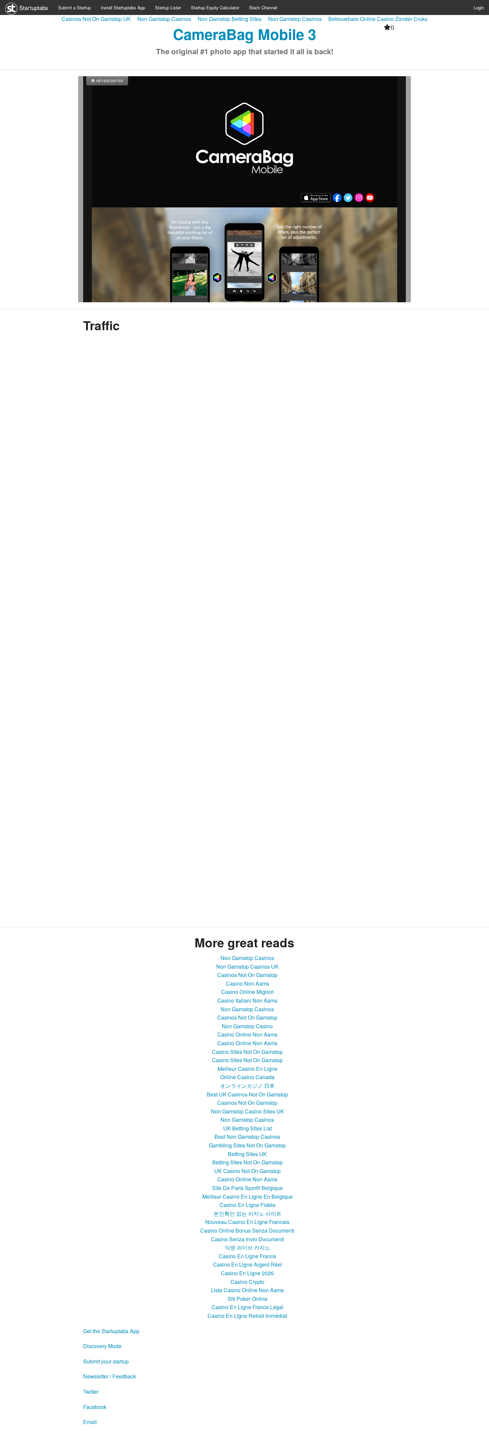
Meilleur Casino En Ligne (247, 1069)
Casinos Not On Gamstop (247, 975)
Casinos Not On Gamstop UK (96, 19)
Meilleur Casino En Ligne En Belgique (247, 1196)
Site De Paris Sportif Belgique (247, 1188)
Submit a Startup (74, 7)
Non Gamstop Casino (247, 1026)
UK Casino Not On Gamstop (247, 1171)
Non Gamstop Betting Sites (229, 19)
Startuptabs (33, 7)
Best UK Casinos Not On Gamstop (247, 1094)
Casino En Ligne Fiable (247, 1205)
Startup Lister (168, 7)
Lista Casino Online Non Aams (247, 1290)
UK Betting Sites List (247, 1128)
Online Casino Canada (247, 1077)
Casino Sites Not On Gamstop (247, 1052)
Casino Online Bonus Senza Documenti (247, 1230)
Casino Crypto (247, 1282)
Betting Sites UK (247, 1154)
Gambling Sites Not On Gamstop (247, 1145)
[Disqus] (244, 835)
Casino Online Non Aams (247, 1034)
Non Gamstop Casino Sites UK (247, 1111)
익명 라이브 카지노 (247, 1247)
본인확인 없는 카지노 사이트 (247, 1213)
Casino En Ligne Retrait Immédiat (247, 1315)
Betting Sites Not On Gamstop (247, 1162)
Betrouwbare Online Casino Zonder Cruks (377, 19)
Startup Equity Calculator (215, 7)
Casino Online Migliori (247, 992)
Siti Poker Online (247, 1299)
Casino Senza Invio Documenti (247, 1239)
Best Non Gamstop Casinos (247, 1136)
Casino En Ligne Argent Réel (247, 1264)
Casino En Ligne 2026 (247, 1273)
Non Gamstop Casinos (164, 19)
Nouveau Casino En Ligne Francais (247, 1222)
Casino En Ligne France (247, 1256)
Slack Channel (263, 7)
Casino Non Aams (247, 983)
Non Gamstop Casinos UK (247, 966)
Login (479, 7)
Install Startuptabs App (123, 7)
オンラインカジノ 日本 (247, 1085)
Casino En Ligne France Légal (247, 1307)
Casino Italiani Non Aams (247, 1000)
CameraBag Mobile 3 (244, 34)
